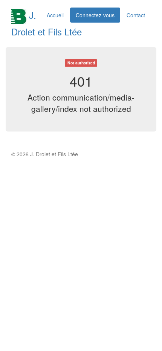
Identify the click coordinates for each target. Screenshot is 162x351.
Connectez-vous (95, 15)
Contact (136, 15)
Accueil (55, 15)
